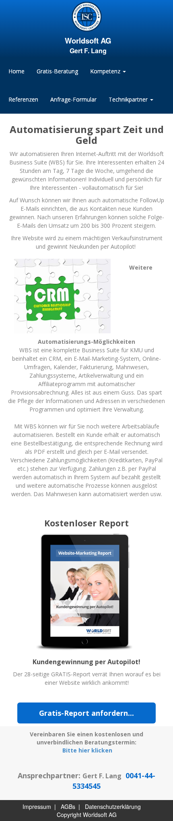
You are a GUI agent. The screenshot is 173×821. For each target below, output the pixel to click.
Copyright (69, 815)
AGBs (68, 806)
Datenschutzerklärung (113, 806)
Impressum (37, 806)
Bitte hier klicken (87, 750)
